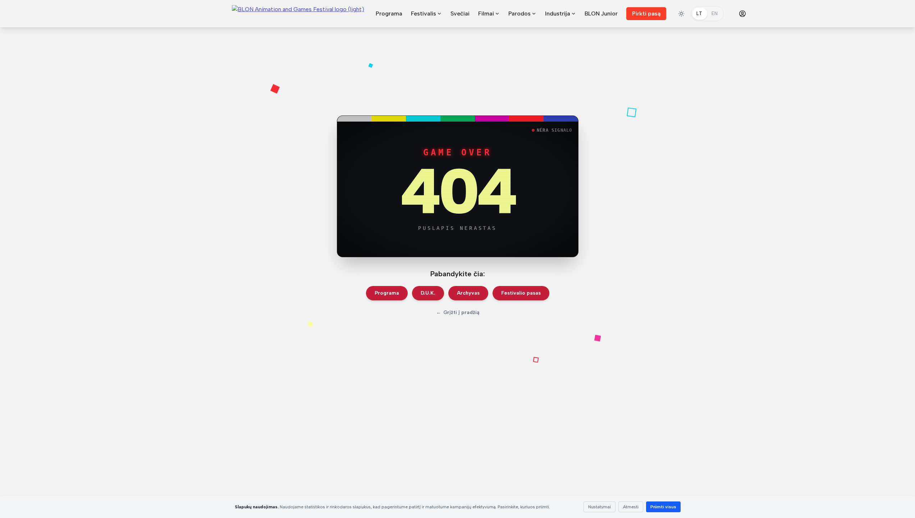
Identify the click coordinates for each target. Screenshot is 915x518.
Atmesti (631, 506)
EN (715, 13)
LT (699, 13)
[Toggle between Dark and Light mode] (681, 13)
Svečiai (460, 13)
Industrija (557, 13)
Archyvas (468, 293)
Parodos (519, 13)
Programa (389, 13)
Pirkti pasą (646, 13)
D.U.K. (428, 293)
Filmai (486, 13)
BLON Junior (601, 13)
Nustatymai (599, 506)
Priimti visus (663, 506)
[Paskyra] (742, 13)
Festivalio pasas (521, 293)
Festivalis (423, 13)
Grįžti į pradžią (457, 312)
